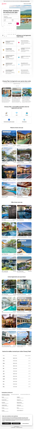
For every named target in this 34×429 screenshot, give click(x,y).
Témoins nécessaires (16, 423)
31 (6, 36)
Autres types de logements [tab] (15, 394)
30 (4, 36)
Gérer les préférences (25, 423)
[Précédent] (15, 86)
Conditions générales (19, 427)
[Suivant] (18, 86)
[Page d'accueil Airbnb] (4, 3)
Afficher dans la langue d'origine (25, 1)
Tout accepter (7, 423)
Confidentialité (13, 427)
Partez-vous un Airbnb (27, 3)
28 (13, 34)
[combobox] (11, 17)
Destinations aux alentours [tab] (6, 394)
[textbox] (7, 20)
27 (11, 34)
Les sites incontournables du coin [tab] (25, 394)
